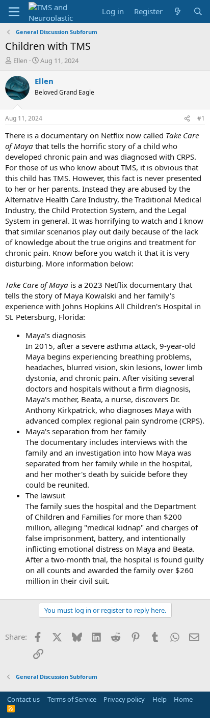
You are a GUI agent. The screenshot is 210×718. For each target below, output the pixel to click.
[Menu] (14, 12)
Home (183, 699)
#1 (201, 118)
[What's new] (178, 11)
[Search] (198, 11)
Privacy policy (124, 699)
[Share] (187, 119)
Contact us (23, 699)
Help (159, 699)
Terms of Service (71, 699)
